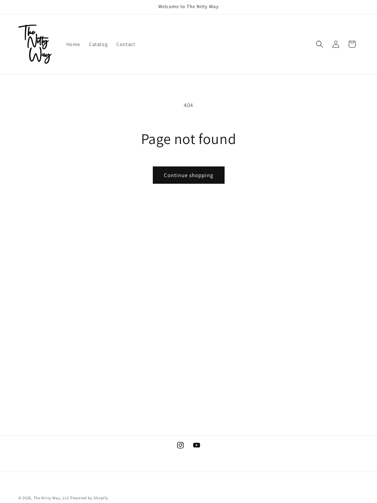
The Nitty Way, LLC (52, 497)
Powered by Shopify (89, 497)
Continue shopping (189, 175)
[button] (319, 44)
